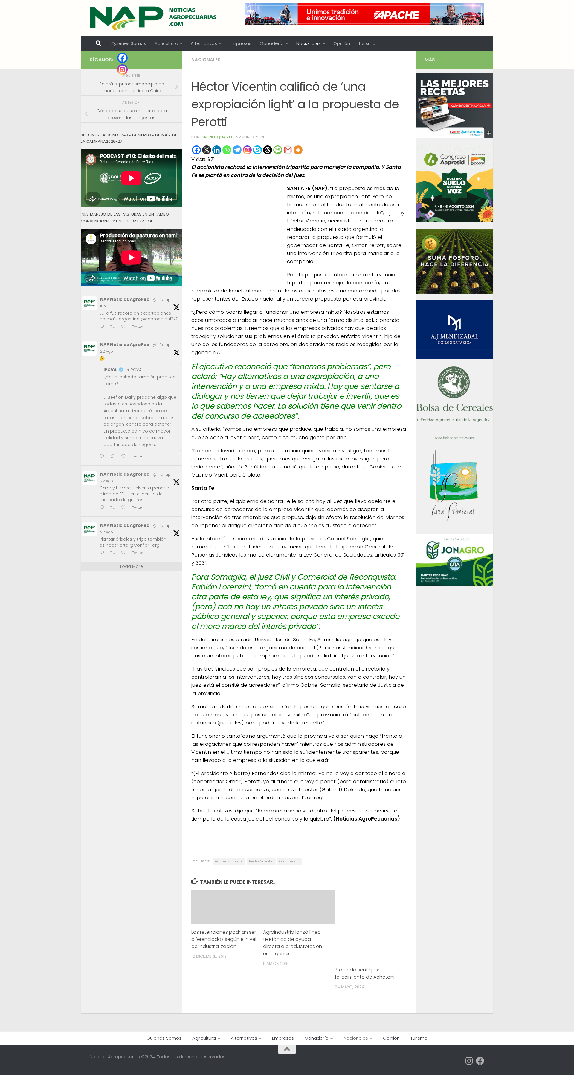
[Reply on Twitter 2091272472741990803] (103, 327)
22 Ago (106, 351)
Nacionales (308, 43)
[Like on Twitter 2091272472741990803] (125, 327)
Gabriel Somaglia (229, 861)
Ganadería (272, 43)
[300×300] (454, 221)
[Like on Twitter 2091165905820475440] (125, 553)
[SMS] (277, 149)
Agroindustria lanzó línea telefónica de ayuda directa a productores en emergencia (292, 943)
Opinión (341, 43)
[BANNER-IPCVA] (454, 137)
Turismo (366, 43)
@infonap (162, 299)
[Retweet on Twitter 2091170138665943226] (114, 457)
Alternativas (204, 43)
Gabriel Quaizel (217, 137)
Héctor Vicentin (261, 861)
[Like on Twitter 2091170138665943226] (125, 457)
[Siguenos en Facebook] (480, 1061)
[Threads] (267, 149)
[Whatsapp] (226, 149)
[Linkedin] (216, 149)
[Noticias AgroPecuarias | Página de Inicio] (154, 18)
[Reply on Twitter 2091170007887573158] (103, 508)
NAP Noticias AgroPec (124, 299)
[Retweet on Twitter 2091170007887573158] (114, 508)
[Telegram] (237, 149)
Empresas (240, 43)
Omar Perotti (289, 861)
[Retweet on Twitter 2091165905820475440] (114, 553)
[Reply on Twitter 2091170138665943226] (103, 457)
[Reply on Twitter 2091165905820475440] (103, 553)
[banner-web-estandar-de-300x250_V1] (454, 292)
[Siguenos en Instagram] (469, 1061)
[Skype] (257, 149)
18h (103, 306)
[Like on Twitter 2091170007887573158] (125, 508)
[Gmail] (287, 149)
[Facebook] (196, 149)
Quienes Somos (128, 43)
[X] (206, 149)
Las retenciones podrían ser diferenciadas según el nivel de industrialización (223, 939)
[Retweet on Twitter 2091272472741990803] (114, 327)
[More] (298, 149)
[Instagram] (247, 149)
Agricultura (166, 43)
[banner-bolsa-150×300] (454, 439)
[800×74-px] (364, 14)
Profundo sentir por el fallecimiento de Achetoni (364, 973)
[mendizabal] (454, 357)
